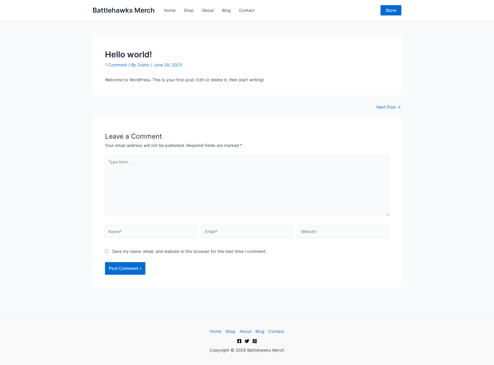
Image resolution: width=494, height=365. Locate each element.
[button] (391, 10)
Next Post (388, 107)
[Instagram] (254, 341)
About (208, 10)
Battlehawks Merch (124, 10)
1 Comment (116, 64)
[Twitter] (247, 341)
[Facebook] (239, 341)
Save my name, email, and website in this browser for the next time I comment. (189, 251)
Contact (247, 10)
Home (169, 10)
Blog (226, 10)
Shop (189, 10)
